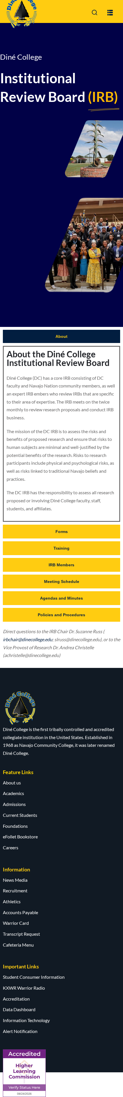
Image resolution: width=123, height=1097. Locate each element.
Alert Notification (20, 1031)
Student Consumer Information (34, 977)
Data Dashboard (19, 1009)
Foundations (15, 826)
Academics (13, 793)
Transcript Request (21, 934)
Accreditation (16, 998)
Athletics (12, 901)
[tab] (61, 336)
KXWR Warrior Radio (24, 988)
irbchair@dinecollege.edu (27, 639)
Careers (10, 847)
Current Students (20, 815)
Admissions (14, 804)
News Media (15, 880)
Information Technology (26, 1020)
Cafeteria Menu (18, 944)
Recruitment (15, 890)
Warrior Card (16, 923)
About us (12, 782)
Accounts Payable (20, 912)
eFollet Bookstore (20, 836)
